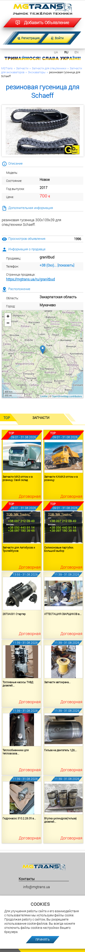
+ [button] (8, 316)
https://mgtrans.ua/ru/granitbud (30, 279)
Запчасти (22, 68)
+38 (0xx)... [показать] (57, 265)
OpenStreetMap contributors (67, 396)
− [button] (8, 323)
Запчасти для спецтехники (49, 68)
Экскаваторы (37, 72)
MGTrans (7, 68)
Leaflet (44, 396)
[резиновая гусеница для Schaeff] (43, 131)
